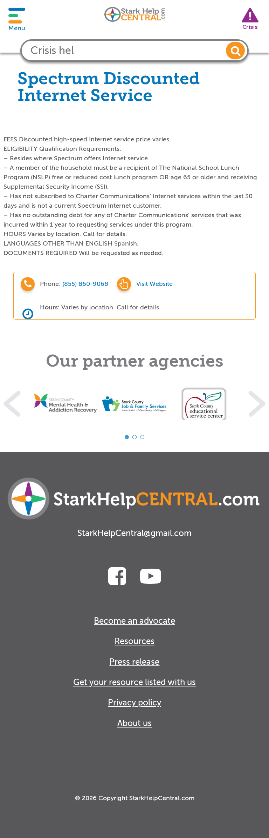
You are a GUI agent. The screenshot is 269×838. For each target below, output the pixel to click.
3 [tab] (142, 437)
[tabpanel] (65, 403)
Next (256, 403)
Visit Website (154, 283)
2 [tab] (134, 437)
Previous (12, 403)
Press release (134, 662)
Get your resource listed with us (134, 682)
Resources (134, 641)
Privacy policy (134, 703)
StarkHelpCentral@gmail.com (134, 533)
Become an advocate (134, 621)
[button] (235, 50)
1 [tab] (126, 437)
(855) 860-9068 (86, 283)
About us (134, 723)
